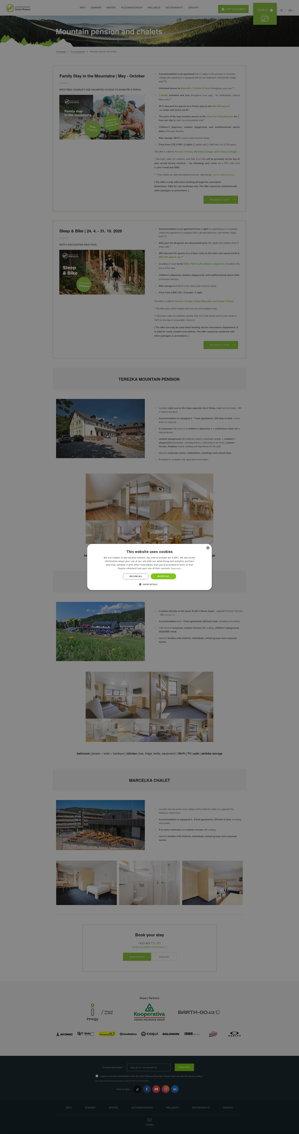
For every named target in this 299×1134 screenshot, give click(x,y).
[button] (149, 584)
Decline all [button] (135, 576)
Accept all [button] (163, 576)
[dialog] (149, 567)
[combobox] (207, 547)
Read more (176, 568)
